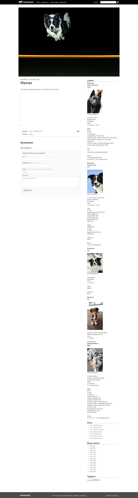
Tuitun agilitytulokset (96, 438)
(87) (92, 450)
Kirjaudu (96, 2)
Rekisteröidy (63, 2)
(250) (93, 461)
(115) (93, 454)
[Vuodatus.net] (25, 495)
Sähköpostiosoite (32, 163)
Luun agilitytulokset (95, 427)
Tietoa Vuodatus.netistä (57, 495)
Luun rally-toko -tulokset (97, 429)
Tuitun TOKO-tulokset (96, 436)
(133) (93, 452)
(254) (93, 469)
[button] (49, 2)
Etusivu (38, 2)
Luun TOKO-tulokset (96, 425)
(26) (92, 446)
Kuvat (31, 134)
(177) (93, 456)
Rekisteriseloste (68, 495)
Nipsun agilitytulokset (96, 432)
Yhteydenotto (83, 495)
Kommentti (25, 175)
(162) (93, 471)
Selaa (54, 2)
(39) (92, 448)
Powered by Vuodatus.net (112, 495)
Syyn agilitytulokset (95, 434)
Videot (96, 479)
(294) (93, 463)
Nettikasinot (45, 2)
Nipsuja (26, 82)
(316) (93, 465)
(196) (93, 458)
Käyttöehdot (76, 495)
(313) (93, 467)
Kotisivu (38, 169)
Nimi (24, 156)
